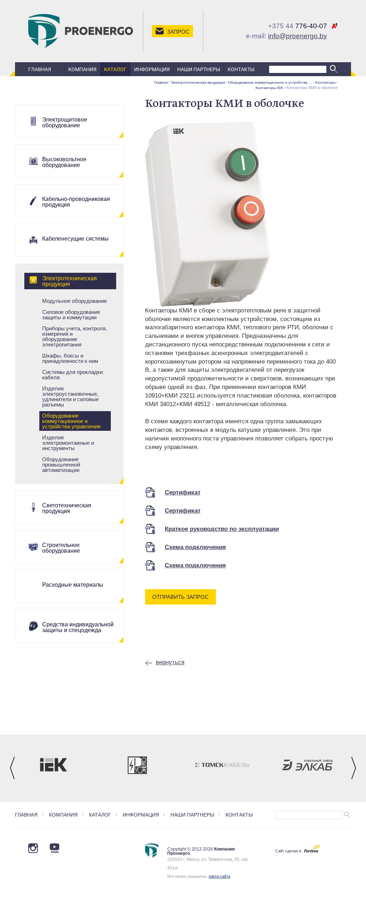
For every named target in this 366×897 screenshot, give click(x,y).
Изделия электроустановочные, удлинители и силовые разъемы (70, 396)
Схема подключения (195, 547)
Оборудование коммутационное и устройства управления (71, 421)
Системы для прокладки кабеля (72, 374)
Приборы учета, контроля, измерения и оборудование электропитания (74, 336)
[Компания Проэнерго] (80, 31)
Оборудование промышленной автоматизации (61, 464)
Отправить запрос (180, 597)
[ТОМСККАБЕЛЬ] (222, 765)
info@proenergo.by (297, 36)
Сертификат (183, 492)
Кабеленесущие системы (75, 239)
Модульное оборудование (74, 301)
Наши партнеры (198, 69)
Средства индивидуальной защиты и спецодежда (78, 627)
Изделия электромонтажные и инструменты (68, 442)
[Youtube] (33, 848)
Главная (39, 69)
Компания (82, 69)
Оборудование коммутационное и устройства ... (270, 82)
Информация (152, 69)
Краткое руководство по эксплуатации (222, 529)
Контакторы (325, 82)
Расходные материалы (72, 585)
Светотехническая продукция (66, 508)
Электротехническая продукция (69, 281)
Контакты (241, 69)
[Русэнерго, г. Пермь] (137, 765)
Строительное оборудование (61, 548)
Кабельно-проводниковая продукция (76, 202)
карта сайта (219, 876)
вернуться (170, 662)
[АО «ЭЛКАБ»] (307, 765)
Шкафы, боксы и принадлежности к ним (70, 358)
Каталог (115, 69)
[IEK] (52, 765)
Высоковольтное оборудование (64, 162)
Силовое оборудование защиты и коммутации (71, 314)
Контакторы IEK (269, 88)
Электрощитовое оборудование (64, 122)
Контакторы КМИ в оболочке (312, 87)
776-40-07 (297, 26)
